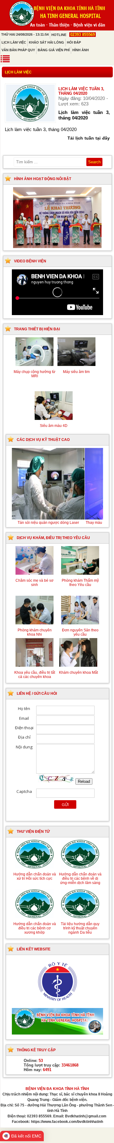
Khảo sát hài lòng (46, 42)
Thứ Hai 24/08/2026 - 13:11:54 (25, 34)
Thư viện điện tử (33, 831)
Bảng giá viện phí (54, 50)
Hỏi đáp (74, 42)
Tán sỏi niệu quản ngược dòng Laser (57, 522)
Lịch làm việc (14, 42)
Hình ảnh (80, 50)
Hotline (73, 35)
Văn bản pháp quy (18, 50)
